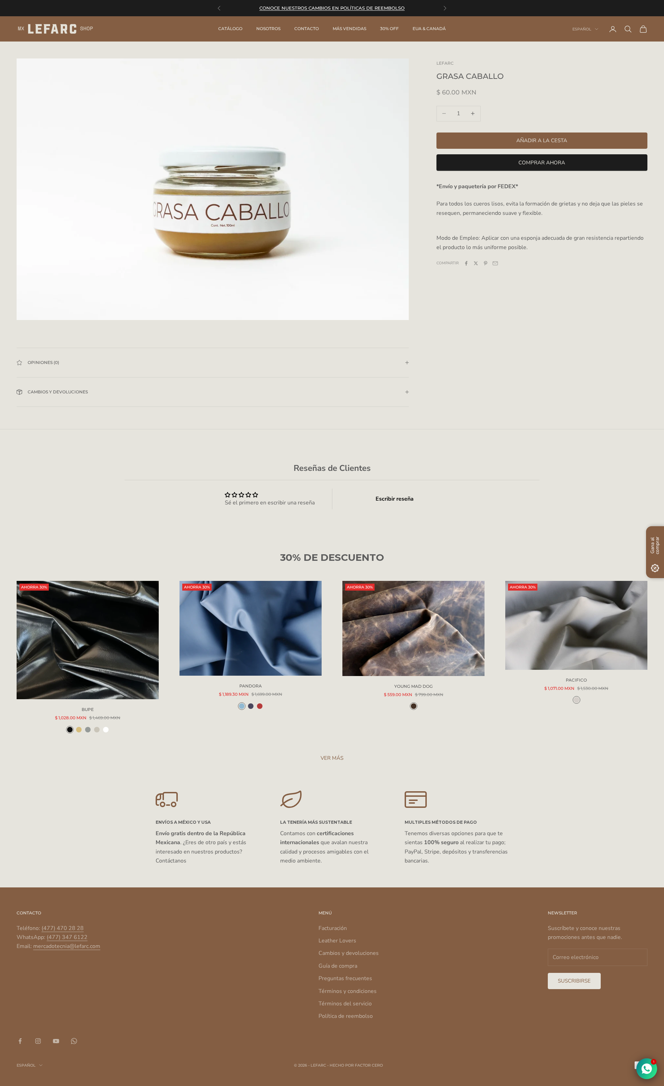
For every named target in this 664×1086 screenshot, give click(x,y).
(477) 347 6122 (67, 937)
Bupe (88, 709)
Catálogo (230, 28)
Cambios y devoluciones (349, 953)
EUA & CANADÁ (429, 28)
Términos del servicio (345, 1003)
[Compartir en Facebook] (466, 263)
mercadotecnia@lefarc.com (66, 946)
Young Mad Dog (413, 686)
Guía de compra (338, 966)
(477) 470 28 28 (63, 928)
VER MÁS (332, 758)
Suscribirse (574, 980)
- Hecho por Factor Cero (355, 1065)
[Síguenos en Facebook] (20, 1041)
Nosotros (268, 28)
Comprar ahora (541, 162)
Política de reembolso (346, 1016)
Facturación (333, 928)
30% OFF (389, 28)
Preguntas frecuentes (345, 978)
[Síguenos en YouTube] (56, 1041)
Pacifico (576, 680)
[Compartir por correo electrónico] (495, 263)
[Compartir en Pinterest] (485, 263)
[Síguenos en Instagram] (38, 1041)
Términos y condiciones (348, 991)
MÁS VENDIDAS (349, 28)
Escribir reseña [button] (395, 499)
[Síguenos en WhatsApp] (74, 1041)
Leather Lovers (337, 940)
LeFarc (445, 63)
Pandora (250, 685)
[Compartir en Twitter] (476, 263)
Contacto (306, 28)
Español (581, 29)
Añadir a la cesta (541, 140)
